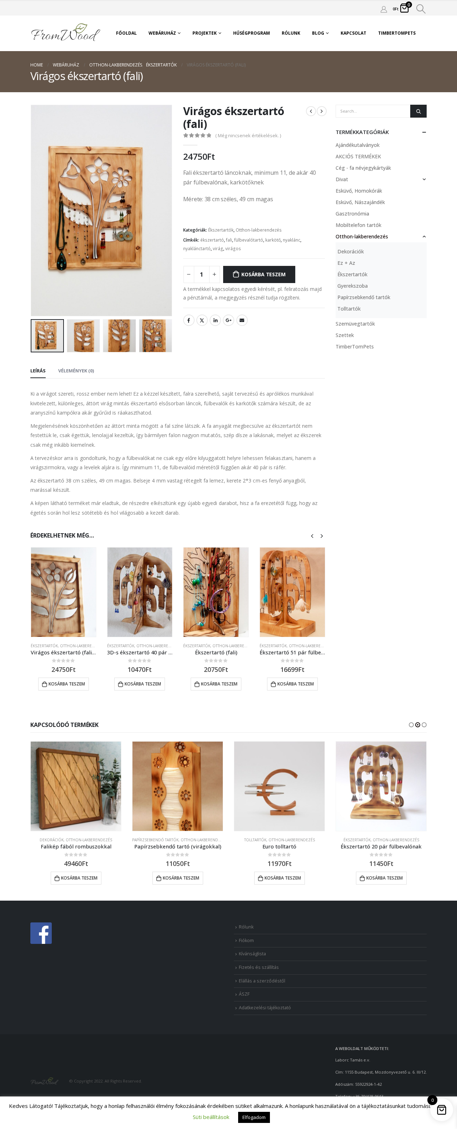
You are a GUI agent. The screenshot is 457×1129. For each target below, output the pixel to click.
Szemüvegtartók (355, 323)
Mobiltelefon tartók (358, 225)
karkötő (273, 240)
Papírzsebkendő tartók (363, 297)
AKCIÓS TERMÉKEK (358, 156)
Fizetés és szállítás (259, 967)
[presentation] (32, 210)
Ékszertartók (220, 230)
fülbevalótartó (248, 240)
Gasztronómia (352, 213)
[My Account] (384, 9)
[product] (63, 592)
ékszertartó (212, 240)
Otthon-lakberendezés (259, 230)
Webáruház (162, 33)
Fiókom (246, 940)
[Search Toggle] (421, 9)
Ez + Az (346, 262)
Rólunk (291, 33)
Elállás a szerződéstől (262, 981)
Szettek (345, 335)
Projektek (204, 33)
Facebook (189, 320)
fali (229, 240)
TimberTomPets (397, 33)
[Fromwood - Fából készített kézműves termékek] (66, 33)
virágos (233, 249)
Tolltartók (349, 308)
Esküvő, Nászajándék (360, 202)
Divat (342, 179)
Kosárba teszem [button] (67, 684)
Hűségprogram (251, 33)
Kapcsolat (353, 33)
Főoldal (126, 33)
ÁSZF (244, 994)
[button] (411, 725)
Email (242, 320)
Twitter (202, 320)
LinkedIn (215, 320)
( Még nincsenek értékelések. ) (248, 135)
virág (218, 249)
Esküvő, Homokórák (359, 190)
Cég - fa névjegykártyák (363, 167)
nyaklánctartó (197, 249)
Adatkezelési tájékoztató (265, 1008)
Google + (228, 320)
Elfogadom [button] (254, 1117)
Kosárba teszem (263, 274)
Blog (318, 33)
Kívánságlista (252, 954)
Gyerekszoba (352, 285)
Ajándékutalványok (358, 145)
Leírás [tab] (38, 370)
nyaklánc (291, 240)
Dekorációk (350, 251)
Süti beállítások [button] (211, 1116)
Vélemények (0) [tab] (76, 370)
